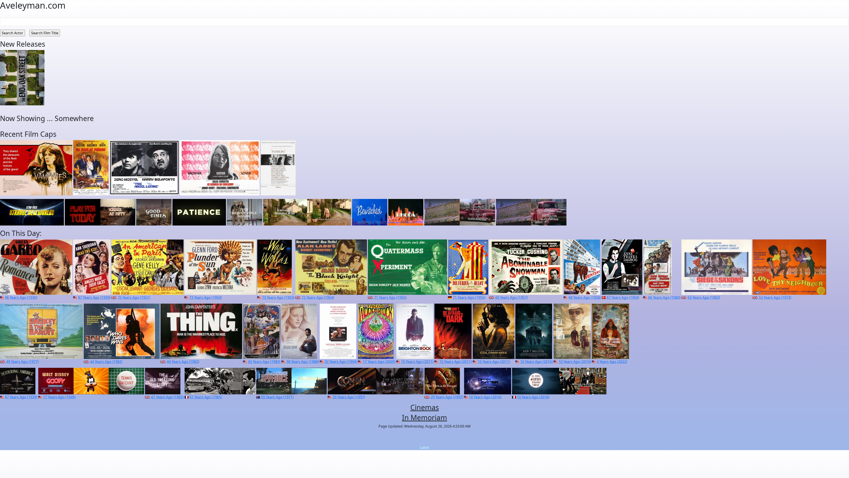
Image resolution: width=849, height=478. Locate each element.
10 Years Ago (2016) (536, 361)
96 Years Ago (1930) (21, 297)
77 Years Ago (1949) (59, 397)
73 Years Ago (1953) (205, 297)
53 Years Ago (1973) (775, 297)
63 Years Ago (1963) (704, 297)
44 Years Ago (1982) (106, 361)
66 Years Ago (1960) (664, 297)
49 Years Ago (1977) (22, 361)
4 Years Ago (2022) (612, 361)
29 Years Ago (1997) (349, 397)
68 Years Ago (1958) (584, 297)
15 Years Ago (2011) (417, 361)
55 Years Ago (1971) (277, 397)
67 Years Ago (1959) (623, 297)
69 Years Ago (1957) (511, 297)
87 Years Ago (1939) (94, 297)
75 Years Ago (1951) (134, 297)
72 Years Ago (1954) (318, 297)
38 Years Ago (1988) (302, 361)
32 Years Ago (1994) (341, 361)
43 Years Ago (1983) (264, 361)
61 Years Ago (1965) (167, 397)
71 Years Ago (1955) (390, 297)
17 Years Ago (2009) (379, 361)
